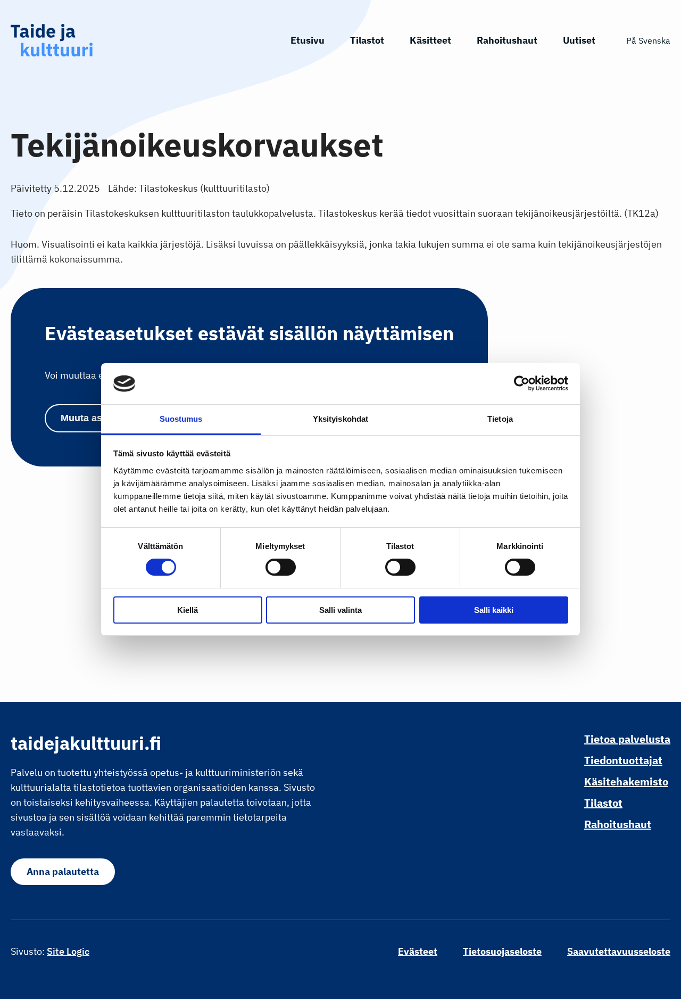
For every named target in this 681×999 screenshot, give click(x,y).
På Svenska (648, 40)
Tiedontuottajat (623, 760)
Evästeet (417, 951)
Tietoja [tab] (500, 418)
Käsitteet (430, 40)
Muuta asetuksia (98, 418)
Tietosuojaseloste (502, 951)
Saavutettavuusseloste (618, 951)
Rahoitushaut (507, 40)
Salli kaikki (493, 610)
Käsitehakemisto (626, 781)
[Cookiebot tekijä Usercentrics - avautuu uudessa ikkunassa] (521, 383)
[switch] (280, 567)
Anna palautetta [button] (63, 871)
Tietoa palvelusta (627, 739)
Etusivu (307, 40)
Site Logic (68, 951)
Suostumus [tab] (181, 418)
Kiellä (187, 610)
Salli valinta (340, 610)
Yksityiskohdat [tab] (340, 418)
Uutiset (579, 40)
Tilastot (367, 40)
